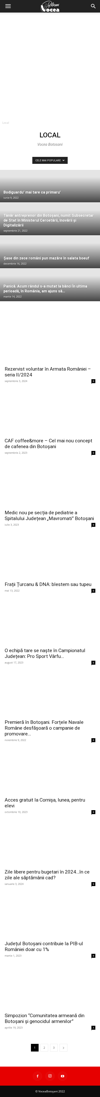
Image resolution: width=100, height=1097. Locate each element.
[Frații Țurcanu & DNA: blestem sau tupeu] (50, 556)
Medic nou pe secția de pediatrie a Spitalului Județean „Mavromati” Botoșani (49, 515)
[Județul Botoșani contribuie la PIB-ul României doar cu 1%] (50, 915)
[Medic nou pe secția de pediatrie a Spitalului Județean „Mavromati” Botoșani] (50, 484)
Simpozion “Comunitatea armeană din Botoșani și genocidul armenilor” (44, 1018)
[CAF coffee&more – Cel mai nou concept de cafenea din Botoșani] (50, 412)
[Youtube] (62, 1076)
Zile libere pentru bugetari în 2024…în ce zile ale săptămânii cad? (47, 874)
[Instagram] (50, 1076)
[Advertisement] (50, 65)
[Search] (93, 6)
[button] (7, 6)
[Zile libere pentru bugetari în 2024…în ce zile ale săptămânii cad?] (50, 843)
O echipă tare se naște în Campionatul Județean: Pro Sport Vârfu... (45, 653)
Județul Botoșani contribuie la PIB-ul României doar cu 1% (44, 946)
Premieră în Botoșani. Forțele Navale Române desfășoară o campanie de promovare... (44, 728)
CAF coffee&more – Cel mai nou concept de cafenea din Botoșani (48, 443)
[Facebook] (37, 1076)
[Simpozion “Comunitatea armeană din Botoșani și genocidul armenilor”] (50, 987)
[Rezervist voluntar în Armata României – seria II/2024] (50, 340)
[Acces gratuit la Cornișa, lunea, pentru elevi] (50, 771)
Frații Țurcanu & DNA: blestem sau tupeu (48, 584)
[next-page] (63, 1048)
